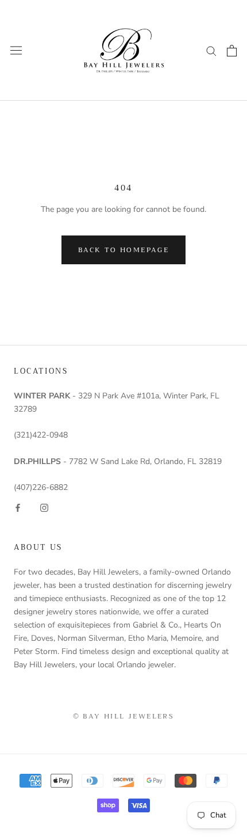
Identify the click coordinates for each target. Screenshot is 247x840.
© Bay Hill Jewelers (124, 716)
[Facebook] (18, 507)
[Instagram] (44, 507)
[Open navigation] (16, 50)
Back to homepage (123, 250)
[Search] (211, 50)
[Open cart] (232, 50)
